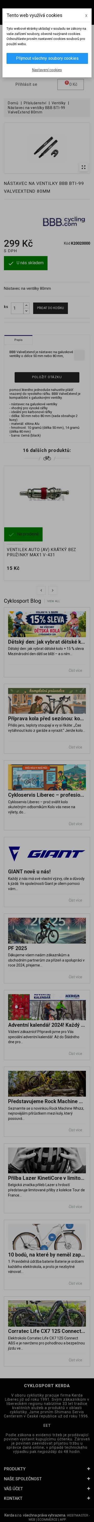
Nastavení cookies (47, 70)
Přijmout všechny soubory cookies (47, 58)
